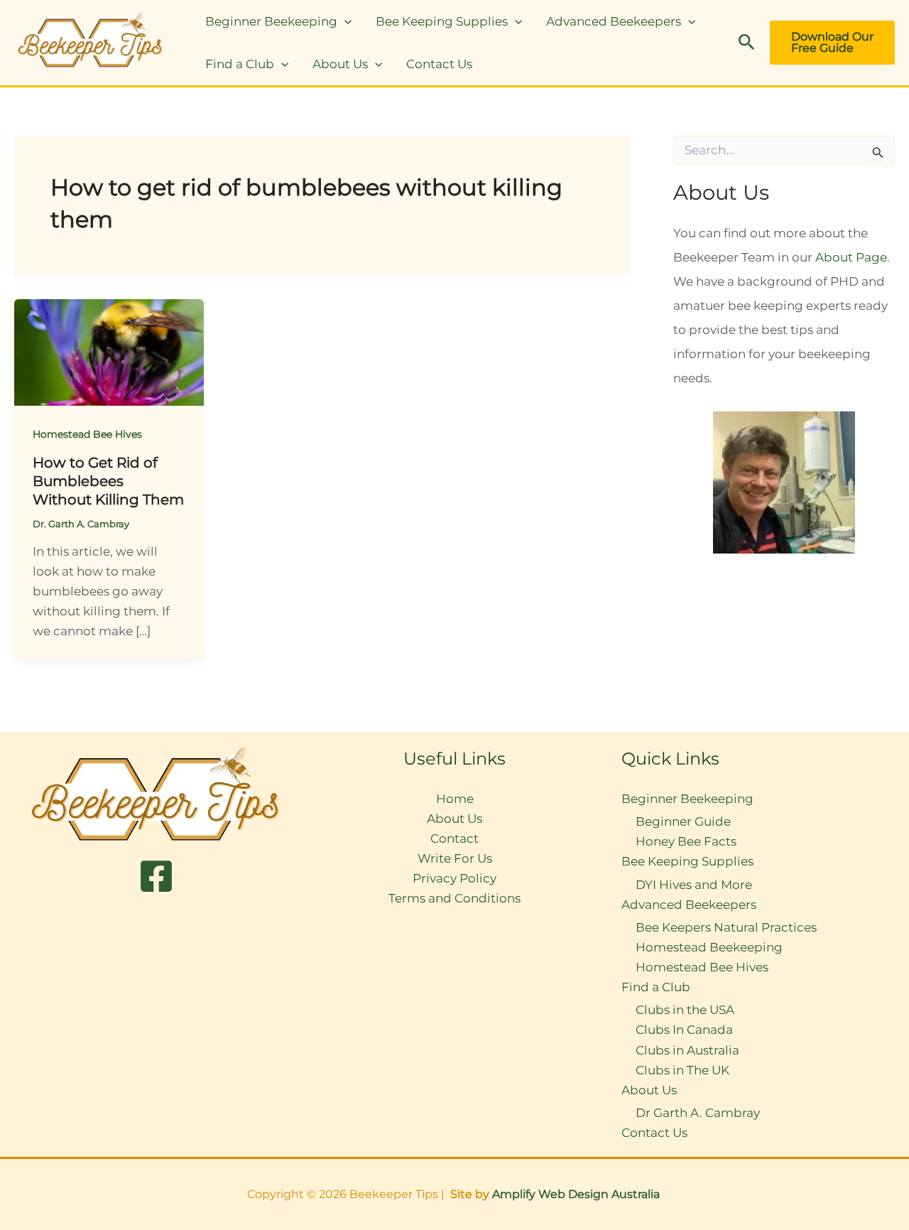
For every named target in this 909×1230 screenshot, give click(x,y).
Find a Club (239, 64)
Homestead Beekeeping (709, 947)
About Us (340, 64)
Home (455, 799)
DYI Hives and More (694, 885)
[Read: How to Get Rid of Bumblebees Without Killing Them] (109, 351)
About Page (851, 257)
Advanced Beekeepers (613, 21)
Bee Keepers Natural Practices (726, 927)
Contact (454, 838)
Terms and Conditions (454, 898)
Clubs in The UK (682, 1070)
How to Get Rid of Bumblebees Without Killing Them (108, 481)
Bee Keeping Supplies (442, 21)
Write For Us (455, 858)
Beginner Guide (683, 821)
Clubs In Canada (684, 1030)
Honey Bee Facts (686, 841)
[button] (344, 21)
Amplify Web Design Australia (577, 1194)
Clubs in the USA (685, 1010)
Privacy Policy (454, 878)
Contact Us (439, 64)
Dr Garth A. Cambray (698, 1113)
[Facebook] (156, 876)
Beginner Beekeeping (271, 21)
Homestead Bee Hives (87, 434)
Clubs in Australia (687, 1050)
